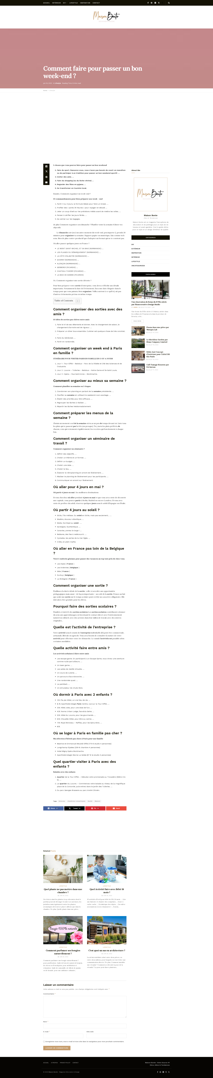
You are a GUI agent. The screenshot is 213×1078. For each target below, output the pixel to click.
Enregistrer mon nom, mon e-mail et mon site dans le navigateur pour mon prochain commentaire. (84, 1041)
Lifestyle (73, 3)
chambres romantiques (76, 801)
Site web (90, 1032)
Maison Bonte (53, 1072)
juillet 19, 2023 (145, 307)
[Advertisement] (106, 110)
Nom (45, 1022)
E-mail (46, 1032)
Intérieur (56, 3)
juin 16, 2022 (47, 83)
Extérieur (135, 249)
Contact (96, 3)
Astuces (62, 801)
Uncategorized (138, 266)
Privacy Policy (65, 1062)
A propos (54, 1062)
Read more (137, 321)
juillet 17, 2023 (152, 370)
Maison (97, 801)
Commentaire (49, 994)
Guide (90, 801)
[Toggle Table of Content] (76, 301)
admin (135, 307)
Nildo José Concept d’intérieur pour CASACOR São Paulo (158, 354)
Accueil (46, 3)
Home (45, 90)
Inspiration (85, 3)
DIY (64, 3)
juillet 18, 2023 (152, 345)
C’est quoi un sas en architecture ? (106, 950)
